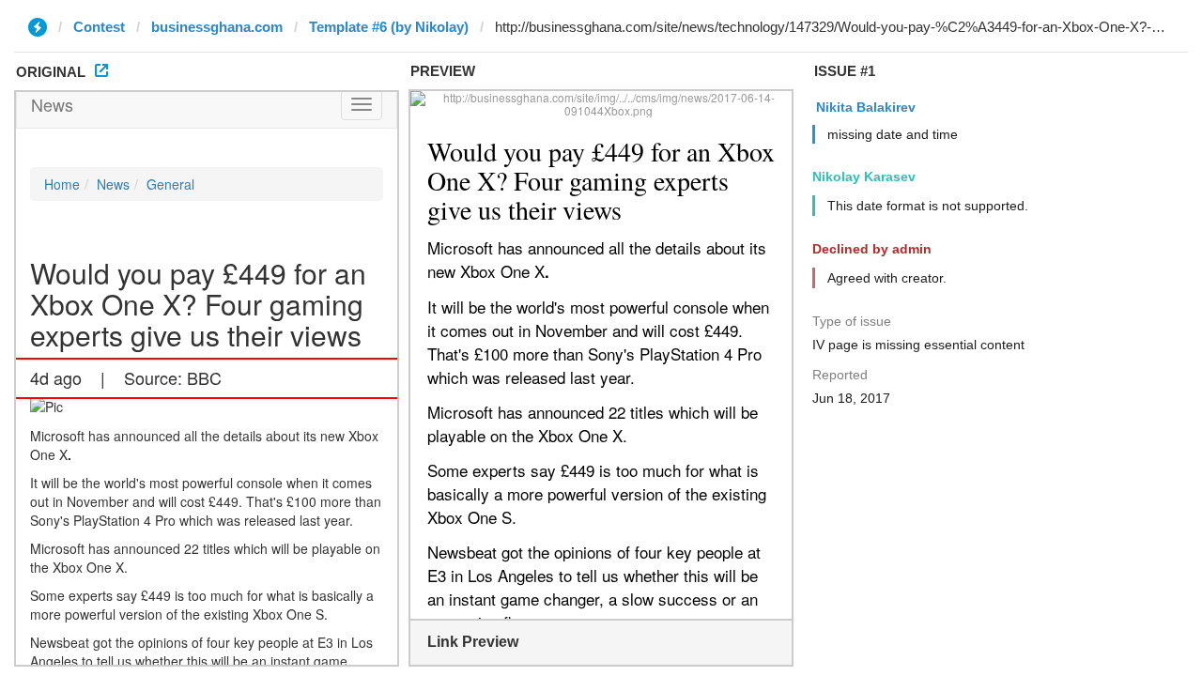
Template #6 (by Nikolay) (389, 27)
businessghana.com (217, 27)
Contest (99, 27)
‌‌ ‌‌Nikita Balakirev (864, 107)
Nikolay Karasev (864, 176)
